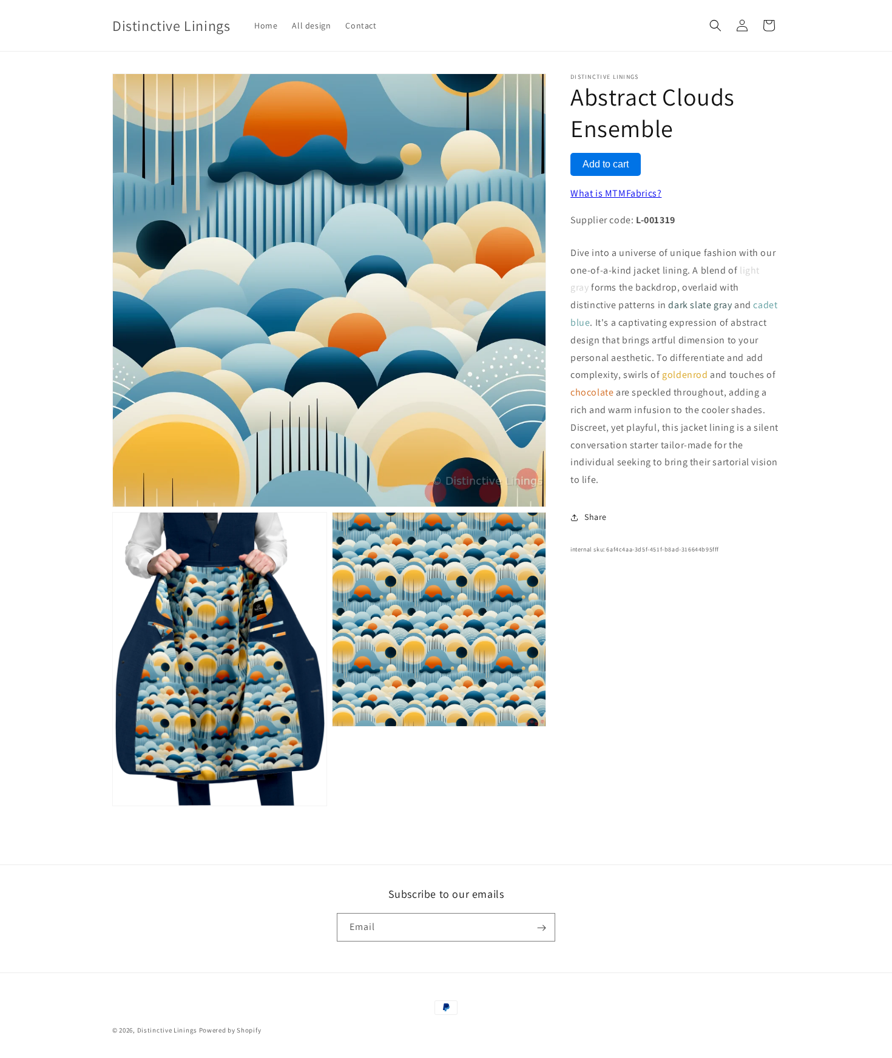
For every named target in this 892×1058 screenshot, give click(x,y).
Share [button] (595, 516)
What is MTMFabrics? (615, 193)
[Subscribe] (541, 928)
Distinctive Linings (167, 1030)
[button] (715, 25)
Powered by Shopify (230, 1030)
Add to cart (606, 164)
